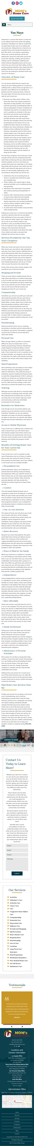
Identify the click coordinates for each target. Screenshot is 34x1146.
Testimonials (17, 1127)
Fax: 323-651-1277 (17, 1042)
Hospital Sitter (15, 938)
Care (11, 909)
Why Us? (17, 1115)
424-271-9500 (17, 1086)
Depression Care (16, 923)
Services (17, 1118)
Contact (17, 1134)
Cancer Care (14, 906)
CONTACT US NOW (11, 740)
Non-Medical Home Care (19, 961)
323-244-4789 (18, 19)
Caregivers (17, 1124)
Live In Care (14, 943)
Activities (13, 897)
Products (17, 1121)
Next (22, 1026)
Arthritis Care (15, 903)
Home (17, 1112)
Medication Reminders (18, 958)
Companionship (15, 917)
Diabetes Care (15, 926)
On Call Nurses (15, 963)
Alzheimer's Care (16, 900)
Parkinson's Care (16, 966)
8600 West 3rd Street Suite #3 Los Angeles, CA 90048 (17, 1092)
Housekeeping (15, 940)
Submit (17, 873)
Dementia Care (15, 920)
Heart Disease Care (17, 935)
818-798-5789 (17, 1077)
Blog (17, 1130)
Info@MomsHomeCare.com (17, 1044)
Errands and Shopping (18, 929)
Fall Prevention (15, 932)
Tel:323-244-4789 (17, 1040)
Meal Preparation (16, 955)
